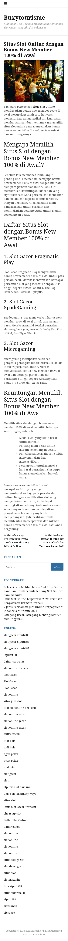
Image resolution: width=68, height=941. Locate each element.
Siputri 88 (10, 654)
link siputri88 (13, 886)
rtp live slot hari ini (17, 787)
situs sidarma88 (14, 892)
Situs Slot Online (44, 106)
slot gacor (10, 773)
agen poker (11, 754)
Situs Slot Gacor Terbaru (20, 806)
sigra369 (9, 912)
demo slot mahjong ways (20, 793)
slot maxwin (12, 879)
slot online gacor (15, 714)
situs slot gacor (14, 859)
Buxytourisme (24, 17)
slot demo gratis (14, 866)
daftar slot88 (12, 826)
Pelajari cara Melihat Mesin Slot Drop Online (33, 587)
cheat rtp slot (12, 813)
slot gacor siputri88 (16, 635)
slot (6, 780)
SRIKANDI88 (12, 734)
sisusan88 (10, 906)
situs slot (10, 800)
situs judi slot (13, 701)
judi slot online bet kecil (20, 707)
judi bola (9, 740)
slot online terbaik (16, 668)
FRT (44, 934)
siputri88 (10, 899)
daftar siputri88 (14, 661)
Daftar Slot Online (15, 820)
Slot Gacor (10, 674)
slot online (11, 694)
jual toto (9, 767)
